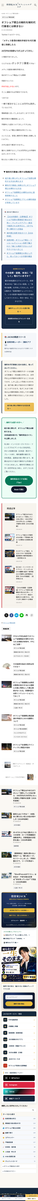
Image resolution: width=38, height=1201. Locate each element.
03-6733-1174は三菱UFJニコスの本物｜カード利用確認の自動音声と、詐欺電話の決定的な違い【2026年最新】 (24, 836)
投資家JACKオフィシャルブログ (19, 5)
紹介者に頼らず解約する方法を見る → (18, 407)
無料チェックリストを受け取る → (19, 310)
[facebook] (11, 615)
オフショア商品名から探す (12, 1166)
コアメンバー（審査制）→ (19, 920)
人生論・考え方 (19, 1152)
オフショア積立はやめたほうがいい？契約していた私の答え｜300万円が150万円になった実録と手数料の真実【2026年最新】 (25, 520)
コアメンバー (19, 1137)
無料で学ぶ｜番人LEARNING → (19, 915)
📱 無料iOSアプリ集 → (10, 943)
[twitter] (6, 615)
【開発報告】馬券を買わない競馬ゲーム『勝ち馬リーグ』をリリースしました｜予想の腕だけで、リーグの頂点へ (24, 857)
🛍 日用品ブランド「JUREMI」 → (14, 938)
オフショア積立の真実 (19, 1128)
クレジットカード (19, 1161)
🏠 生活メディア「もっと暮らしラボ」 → (16, 935)
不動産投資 (19, 1142)
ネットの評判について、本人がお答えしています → (19, 924)
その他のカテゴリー (10, 1171)
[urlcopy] (32, 615)
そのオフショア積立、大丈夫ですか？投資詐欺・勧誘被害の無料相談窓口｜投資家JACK (24, 554)
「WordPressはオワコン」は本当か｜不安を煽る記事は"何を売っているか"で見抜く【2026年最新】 (24, 878)
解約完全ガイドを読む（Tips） (19, 481)
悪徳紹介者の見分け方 (19, 1123)
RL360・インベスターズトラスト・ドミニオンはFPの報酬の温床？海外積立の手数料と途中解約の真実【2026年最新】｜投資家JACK (25, 573)
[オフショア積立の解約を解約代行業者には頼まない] (16, 615)
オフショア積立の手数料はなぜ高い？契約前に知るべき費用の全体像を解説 (24, 538)
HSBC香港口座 (19, 1156)
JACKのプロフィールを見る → (19, 910)
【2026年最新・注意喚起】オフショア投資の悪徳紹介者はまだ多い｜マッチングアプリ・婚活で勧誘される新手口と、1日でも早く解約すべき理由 (20, 222)
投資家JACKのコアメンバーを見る (19, 320)
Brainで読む (19, 489)
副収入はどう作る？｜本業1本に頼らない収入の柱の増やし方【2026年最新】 (24, 816)
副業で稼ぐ (19, 1133)
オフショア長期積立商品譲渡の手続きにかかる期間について (23, 718)
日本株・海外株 (19, 1147)
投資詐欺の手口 (19, 1118)
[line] (22, 615)
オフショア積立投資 (9, 623)
